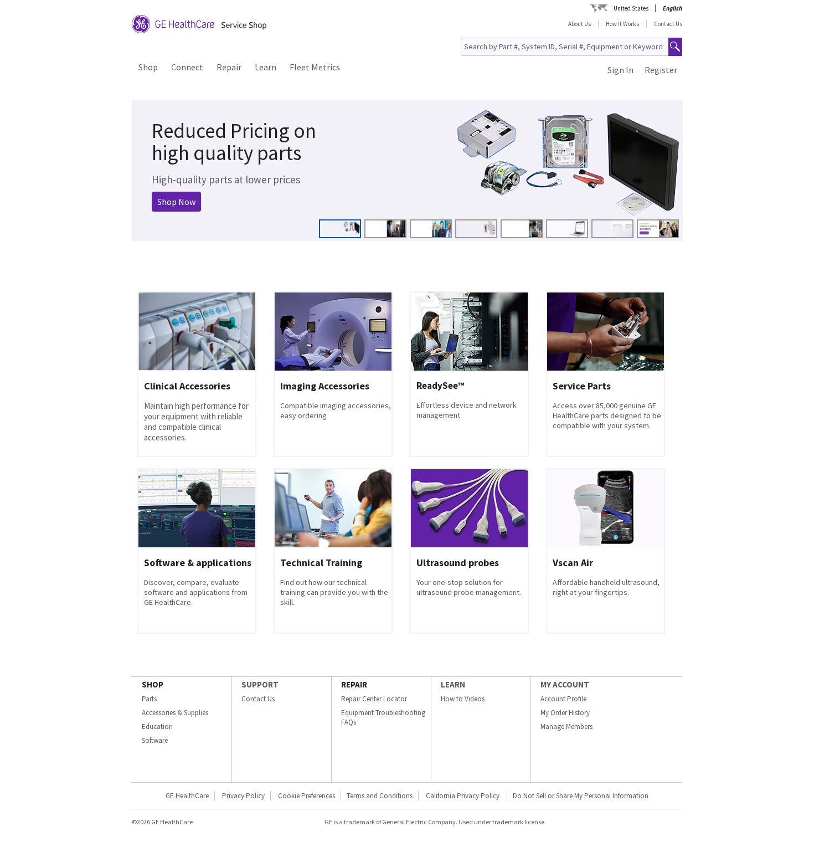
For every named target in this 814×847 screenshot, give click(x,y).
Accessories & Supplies (175, 712)
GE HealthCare (187, 795)
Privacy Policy (243, 795)
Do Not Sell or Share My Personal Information (580, 795)
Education (157, 726)
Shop (148, 67)
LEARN (453, 684)
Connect (187, 67)
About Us (579, 24)
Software (155, 740)
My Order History (565, 712)
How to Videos (463, 699)
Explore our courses (187, 195)
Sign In (620, 69)
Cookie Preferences (306, 795)
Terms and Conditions (380, 795)
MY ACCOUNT (564, 684)
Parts (149, 699)
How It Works (622, 24)
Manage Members (566, 726)
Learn (265, 67)
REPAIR (354, 684)
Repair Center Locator (374, 699)
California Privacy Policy (463, 795)
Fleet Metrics (315, 67)
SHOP (152, 684)
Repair (229, 67)
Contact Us (668, 24)
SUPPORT (260, 684)
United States (631, 8)
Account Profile (563, 699)
